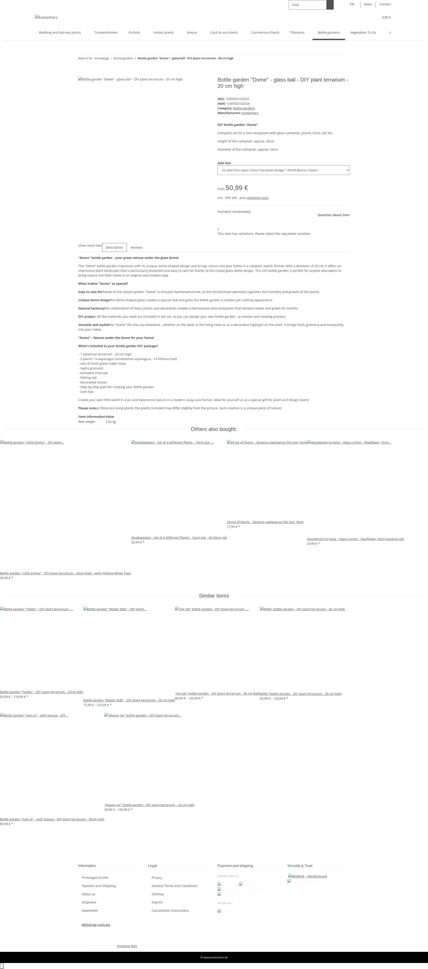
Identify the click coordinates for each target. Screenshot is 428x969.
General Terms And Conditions (175, 886)
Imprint (157, 902)
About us (88, 894)
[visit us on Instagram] (81, 937)
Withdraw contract (96, 925)
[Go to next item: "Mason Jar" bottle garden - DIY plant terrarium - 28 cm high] (245, 59)
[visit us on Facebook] (81, 932)
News (368, 4)
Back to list (85, 58)
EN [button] (352, 4)
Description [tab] (114, 247)
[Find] (330, 5)
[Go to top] (2, 966)
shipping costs (258, 198)
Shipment (89, 902)
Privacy (157, 877)
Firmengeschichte (95, 877)
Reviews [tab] (137, 247)
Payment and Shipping (99, 886)
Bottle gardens (244, 108)
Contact (385, 4)
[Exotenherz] (46, 17)
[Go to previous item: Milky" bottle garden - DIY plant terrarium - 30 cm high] (237, 59)
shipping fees (127, 946)
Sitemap (158, 894)
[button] (366, 17)
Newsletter (90, 910)
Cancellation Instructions (170, 910)
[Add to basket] (81, 74)
